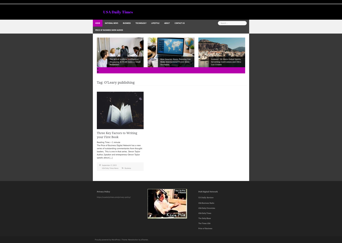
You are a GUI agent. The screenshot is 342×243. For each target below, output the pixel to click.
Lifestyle (155, 23)
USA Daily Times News (110, 168)
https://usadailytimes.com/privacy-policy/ (114, 197)
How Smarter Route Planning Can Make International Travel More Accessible (175, 62)
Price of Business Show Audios (109, 30)
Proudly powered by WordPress (107, 239)
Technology (140, 23)
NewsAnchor (133, 239)
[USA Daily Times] (118, 11)
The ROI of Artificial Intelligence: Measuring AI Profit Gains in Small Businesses (125, 62)
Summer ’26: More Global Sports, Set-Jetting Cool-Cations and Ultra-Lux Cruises (226, 62)
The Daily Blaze (204, 218)
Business (127, 23)
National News (111, 23)
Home (97, 23)
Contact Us (180, 23)
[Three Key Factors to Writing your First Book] (120, 110)
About (167, 23)
